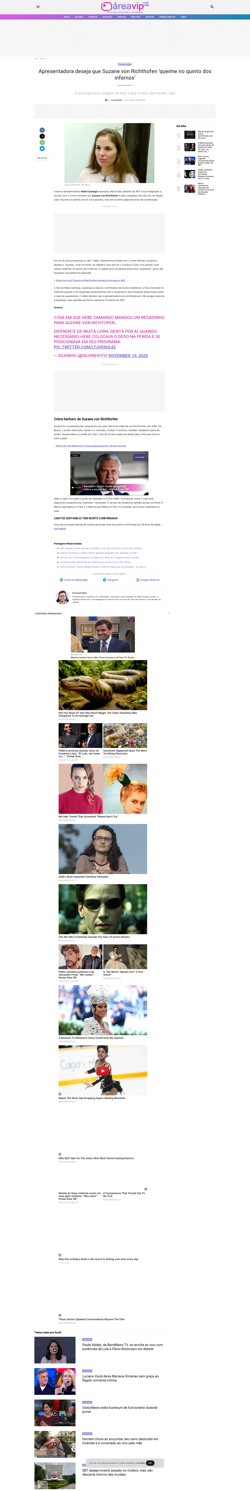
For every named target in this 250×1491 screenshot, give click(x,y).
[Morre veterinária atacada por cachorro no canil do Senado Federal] (189, 192)
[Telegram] (42, 148)
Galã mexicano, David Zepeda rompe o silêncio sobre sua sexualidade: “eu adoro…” (104, 567)
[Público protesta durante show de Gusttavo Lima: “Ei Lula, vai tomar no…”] (189, 150)
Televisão (43, 58)
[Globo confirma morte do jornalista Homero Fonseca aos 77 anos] (189, 177)
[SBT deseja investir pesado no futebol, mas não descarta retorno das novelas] (55, 1475)
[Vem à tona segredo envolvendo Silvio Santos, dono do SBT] (189, 164)
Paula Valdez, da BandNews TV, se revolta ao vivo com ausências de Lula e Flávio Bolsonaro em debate (122, 1347)
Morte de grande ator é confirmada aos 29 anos (206, 134)
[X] (42, 136)
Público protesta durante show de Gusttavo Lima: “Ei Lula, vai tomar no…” (206, 147)
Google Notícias (150, 579)
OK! (150, 1463)
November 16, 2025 (128, 355)
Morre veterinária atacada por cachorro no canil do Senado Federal (206, 188)
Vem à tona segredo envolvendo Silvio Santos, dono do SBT (206, 160)
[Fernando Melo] (106, 100)
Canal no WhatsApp (76, 579)
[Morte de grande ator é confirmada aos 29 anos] (189, 138)
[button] (195, 7)
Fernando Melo (116, 100)
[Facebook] (42, 130)
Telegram (112, 579)
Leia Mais (140, 1463)
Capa (36, 58)
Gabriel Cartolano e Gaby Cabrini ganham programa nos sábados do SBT (98, 553)
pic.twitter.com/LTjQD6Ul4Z (85, 346)
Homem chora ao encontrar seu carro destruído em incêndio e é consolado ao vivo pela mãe (120, 1441)
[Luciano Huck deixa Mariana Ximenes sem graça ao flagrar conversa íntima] (55, 1381)
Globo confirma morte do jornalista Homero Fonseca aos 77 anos (206, 174)
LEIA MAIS (59, 528)
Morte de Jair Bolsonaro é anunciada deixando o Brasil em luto (91, 445)
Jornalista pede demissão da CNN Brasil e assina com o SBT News (95, 562)
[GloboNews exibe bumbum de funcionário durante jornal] (55, 1413)
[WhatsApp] (42, 142)
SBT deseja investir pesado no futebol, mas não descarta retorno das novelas (101, 548)
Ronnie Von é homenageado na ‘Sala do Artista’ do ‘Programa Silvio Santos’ (99, 557)
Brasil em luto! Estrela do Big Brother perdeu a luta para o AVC (90, 280)
